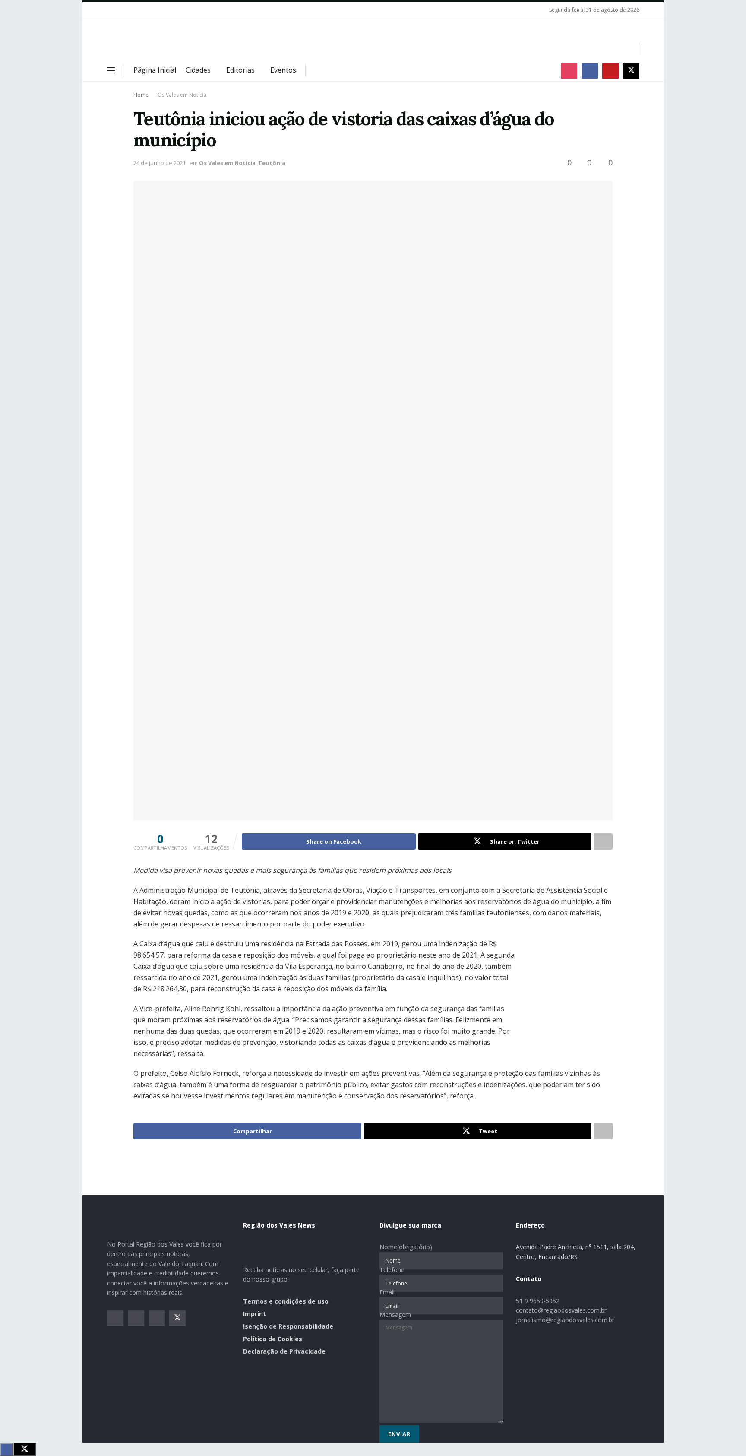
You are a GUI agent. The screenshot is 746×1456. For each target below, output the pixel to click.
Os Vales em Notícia (182, 94)
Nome (405, 1247)
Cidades (198, 70)
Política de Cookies (272, 1339)
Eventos (283, 70)
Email (387, 1292)
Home (141, 94)
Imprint (254, 1314)
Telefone (392, 1270)
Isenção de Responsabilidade (288, 1326)
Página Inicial (154, 70)
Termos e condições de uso (286, 1301)
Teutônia (271, 163)
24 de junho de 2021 (159, 163)
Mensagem (395, 1314)
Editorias (240, 70)
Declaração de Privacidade (284, 1351)
